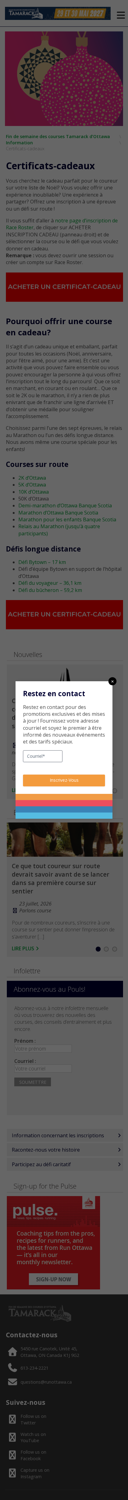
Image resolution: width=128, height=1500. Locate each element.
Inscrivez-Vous (64, 780)
